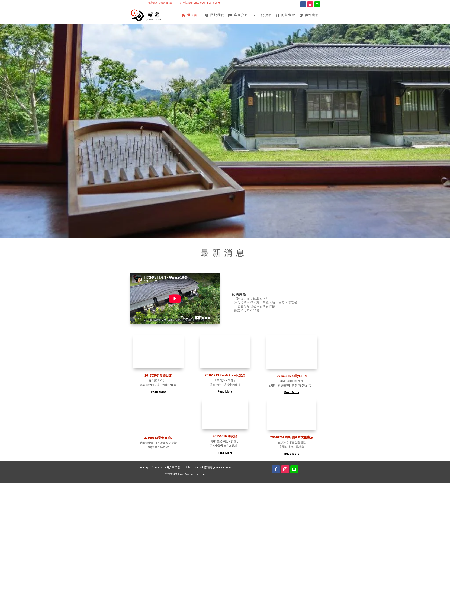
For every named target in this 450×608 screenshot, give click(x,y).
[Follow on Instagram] (310, 4)
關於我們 (217, 15)
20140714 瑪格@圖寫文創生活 (291, 437)
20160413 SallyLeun (292, 376)
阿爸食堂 (288, 15)
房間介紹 (241, 15)
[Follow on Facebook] (303, 4)
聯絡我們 (312, 15)
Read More (158, 392)
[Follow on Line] (317, 4)
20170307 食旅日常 (158, 375)
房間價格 (265, 15)
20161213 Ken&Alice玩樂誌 (225, 375)
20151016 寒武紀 (225, 436)
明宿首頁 (194, 15)
